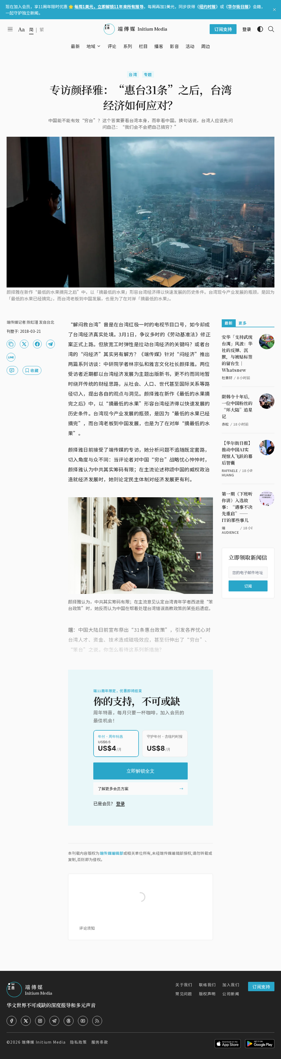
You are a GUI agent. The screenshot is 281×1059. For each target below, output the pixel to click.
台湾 (133, 74)
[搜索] (268, 29)
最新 (228, 323)
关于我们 (183, 984)
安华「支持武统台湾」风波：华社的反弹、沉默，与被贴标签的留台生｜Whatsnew (237, 353)
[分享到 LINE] (11, 357)
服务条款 (99, 1042)
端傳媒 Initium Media (44, 1042)
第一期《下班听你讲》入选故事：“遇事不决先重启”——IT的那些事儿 (237, 507)
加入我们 (230, 984)
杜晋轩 (227, 377)
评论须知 (87, 928)
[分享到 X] (24, 344)
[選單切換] (99, 46)
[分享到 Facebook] (37, 344)
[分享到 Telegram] (50, 344)
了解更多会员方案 (113, 788)
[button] (90, 46)
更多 (242, 323)
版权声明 (207, 993)
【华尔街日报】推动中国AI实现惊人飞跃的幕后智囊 (237, 453)
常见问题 (183, 993)
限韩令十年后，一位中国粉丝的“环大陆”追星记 (237, 406)
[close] (274, 9)
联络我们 (207, 984)
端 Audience (230, 530)
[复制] (11, 344)
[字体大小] (21, 29)
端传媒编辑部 (111, 853)
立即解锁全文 (140, 771)
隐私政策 (78, 1042)
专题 (148, 74)
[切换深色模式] (257, 29)
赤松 (225, 424)
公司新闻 (230, 993)
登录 (120, 803)
